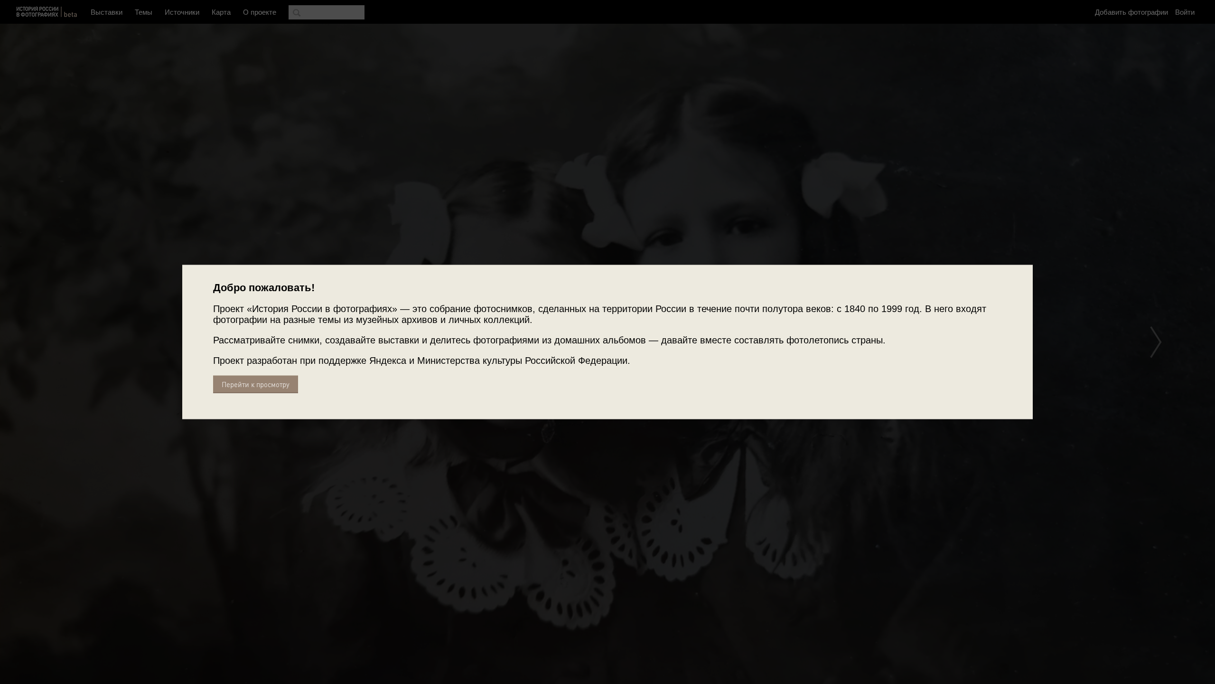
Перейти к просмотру (256, 384)
